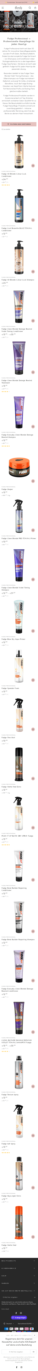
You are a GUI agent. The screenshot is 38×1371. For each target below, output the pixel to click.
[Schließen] (34, 1335)
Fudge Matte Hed (9, 1245)
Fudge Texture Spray (10, 1095)
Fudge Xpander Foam (10, 688)
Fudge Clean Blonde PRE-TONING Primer (19, 538)
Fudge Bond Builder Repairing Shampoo (18, 940)
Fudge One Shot (8, 738)
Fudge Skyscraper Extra (11, 1196)
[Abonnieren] (35, 1297)
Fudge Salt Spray (9, 1144)
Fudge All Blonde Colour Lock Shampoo (18, 280)
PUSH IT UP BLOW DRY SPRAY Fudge (17, 836)
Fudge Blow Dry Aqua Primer (13, 639)
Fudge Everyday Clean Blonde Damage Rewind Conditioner (17, 990)
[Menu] (2, 8)
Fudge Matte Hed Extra (11, 787)
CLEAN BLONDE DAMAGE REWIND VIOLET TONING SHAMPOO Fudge (17, 1041)
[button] (30, 8)
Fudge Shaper (7, 489)
